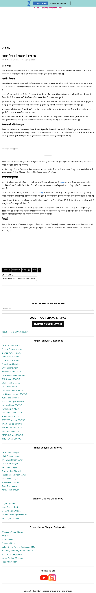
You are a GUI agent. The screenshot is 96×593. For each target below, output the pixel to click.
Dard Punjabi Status (10, 356)
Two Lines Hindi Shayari (12, 460)
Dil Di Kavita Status (10, 386)
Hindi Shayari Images (11, 456)
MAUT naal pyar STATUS (13, 401)
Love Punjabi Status (10, 360)
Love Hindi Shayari (10, 463)
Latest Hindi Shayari (11, 452)
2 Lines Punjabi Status (11, 353)
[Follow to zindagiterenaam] (52, 581)
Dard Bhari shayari (10, 486)
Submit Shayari (40, 3)
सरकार (62, 182)
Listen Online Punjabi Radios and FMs (18, 547)
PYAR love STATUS (10, 409)
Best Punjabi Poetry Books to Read (17, 550)
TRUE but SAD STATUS (12, 431)
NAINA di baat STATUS (12, 405)
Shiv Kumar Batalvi (10, 368)
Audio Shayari (8, 539)
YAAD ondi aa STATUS (12, 424)
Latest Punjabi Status (11, 345)
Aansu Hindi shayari (10, 490)
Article (4, 60)
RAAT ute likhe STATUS (12, 412)
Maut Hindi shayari (10, 478)
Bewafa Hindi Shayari (11, 471)
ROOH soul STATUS (10, 416)
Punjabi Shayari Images (12, 349)
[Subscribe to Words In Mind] (44, 581)
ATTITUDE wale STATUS (12, 435)
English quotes (8, 503)
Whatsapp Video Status (12, 532)
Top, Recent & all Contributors (15, 332)
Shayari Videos (8, 543)
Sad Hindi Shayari (9, 467)
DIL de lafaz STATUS (11, 383)
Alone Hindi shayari (10, 482)
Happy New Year (9, 562)
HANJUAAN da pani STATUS (14, 394)
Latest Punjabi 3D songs (12, 558)
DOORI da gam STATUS (12, 390)
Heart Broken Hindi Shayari (14, 475)
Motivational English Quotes (14, 514)
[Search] (91, 309)
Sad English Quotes (10, 518)
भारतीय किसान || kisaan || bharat (19, 55)
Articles (5, 536)
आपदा (41, 193)
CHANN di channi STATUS (13, 375)
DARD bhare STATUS (11, 379)
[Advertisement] (48, 29)
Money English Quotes (12, 511)
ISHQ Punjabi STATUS (11, 439)
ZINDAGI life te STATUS (12, 427)
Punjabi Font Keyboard (12, 554)
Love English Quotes (11, 507)
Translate (6, 270)
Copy (34, 270)
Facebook (16, 270)
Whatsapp (26, 270)
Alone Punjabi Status (11, 364)
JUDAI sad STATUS (10, 398)
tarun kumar (15, 60)
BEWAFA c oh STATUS (11, 371)
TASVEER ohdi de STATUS (13, 420)
